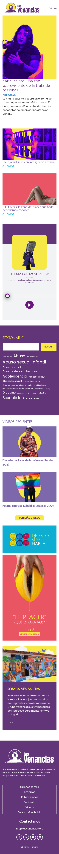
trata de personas (33, 398)
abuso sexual (32, 357)
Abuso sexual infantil (24, 362)
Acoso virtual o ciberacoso (21, 371)
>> (11, 723)
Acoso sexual (12, 367)
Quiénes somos (29, 787)
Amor (41, 377)
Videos (29, 807)
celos (38, 381)
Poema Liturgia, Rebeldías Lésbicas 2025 (28, 505)
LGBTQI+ (48, 389)
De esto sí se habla (29, 812)
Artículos (29, 792)
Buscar (48, 346)
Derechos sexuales (10, 385)
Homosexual (26, 388)
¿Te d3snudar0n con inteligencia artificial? (29, 162)
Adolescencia (15, 376)
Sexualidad (13, 397)
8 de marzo (7, 357)
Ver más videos (29, 518)
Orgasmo (9, 392)
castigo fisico (28, 381)
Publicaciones (29, 797)
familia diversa (40, 385)
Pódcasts (29, 802)
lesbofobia (39, 389)
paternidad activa (38, 393)
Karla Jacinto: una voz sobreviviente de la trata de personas (26, 86)
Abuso (19, 356)
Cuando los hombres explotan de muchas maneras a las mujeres (29, 281)
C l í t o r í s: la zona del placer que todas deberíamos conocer (28, 208)
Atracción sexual (12, 381)
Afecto (33, 376)
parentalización (23, 393)
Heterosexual (10, 388)
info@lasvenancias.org (29, 828)
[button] (50, 8)
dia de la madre (25, 385)
